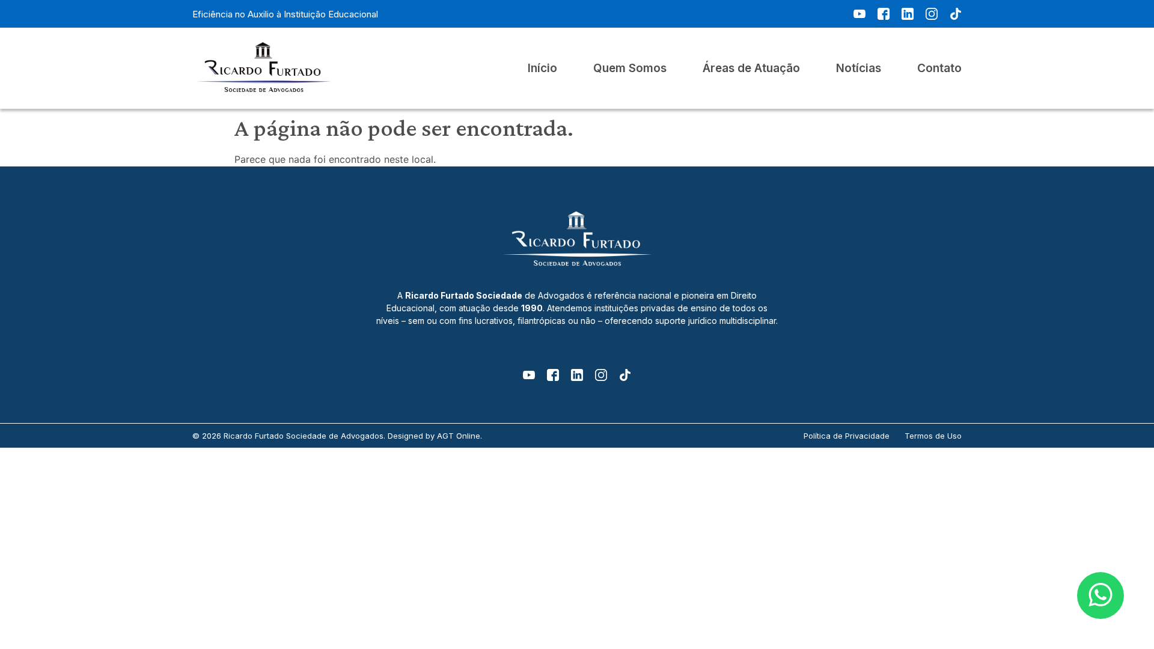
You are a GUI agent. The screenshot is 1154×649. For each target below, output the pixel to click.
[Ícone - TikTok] (956, 14)
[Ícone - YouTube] (859, 14)
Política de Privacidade (847, 435)
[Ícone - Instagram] (932, 14)
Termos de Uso (933, 435)
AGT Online (458, 435)
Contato (939, 68)
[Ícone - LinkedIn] (908, 14)
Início (542, 68)
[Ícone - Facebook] (884, 14)
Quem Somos (630, 68)
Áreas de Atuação (751, 68)
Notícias (858, 68)
